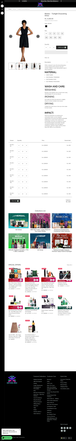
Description (48, 62)
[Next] (61, 1)
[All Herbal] (18, 220)
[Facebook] (61, 428)
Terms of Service (51, 416)
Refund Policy (63, 384)
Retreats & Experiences (39, 392)
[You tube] (64, 430)
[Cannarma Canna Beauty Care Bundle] (32, 302)
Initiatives (49, 410)
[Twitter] (64, 428)
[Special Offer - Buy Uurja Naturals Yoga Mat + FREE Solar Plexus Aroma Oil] (15, 326)
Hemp (35, 409)
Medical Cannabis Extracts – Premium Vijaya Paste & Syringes (62, 250)
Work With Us (37, 413)
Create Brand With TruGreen (51, 395)
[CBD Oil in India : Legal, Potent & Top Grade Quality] (40, 220)
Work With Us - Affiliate (53, 398)
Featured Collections (40, 376)
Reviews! (49, 379)
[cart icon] (2, 13)
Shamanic (36, 405)
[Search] (2, 6)
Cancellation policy (64, 388)
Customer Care (51, 376)
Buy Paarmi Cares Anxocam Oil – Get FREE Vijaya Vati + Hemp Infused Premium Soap (15, 312)
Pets (35, 390)
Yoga (35, 407)
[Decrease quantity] (18, 145)
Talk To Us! (49, 383)
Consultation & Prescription (37, 388)
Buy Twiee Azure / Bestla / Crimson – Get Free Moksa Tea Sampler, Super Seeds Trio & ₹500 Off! (15, 285)
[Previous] (19, 1)
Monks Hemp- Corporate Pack (47, 311)
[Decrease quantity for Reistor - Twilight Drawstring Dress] (46, 47)
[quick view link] (21, 280)
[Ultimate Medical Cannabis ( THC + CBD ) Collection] (18, 240)
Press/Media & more (52, 408)
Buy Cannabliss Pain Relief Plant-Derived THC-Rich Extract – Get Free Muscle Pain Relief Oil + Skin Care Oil (47, 285)
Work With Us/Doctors (52, 400)
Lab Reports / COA (51, 406)
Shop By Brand (37, 400)
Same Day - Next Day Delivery (39, 395)
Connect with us (37, 411)
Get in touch (64, 424)
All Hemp (40, 250)
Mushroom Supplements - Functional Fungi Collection (62, 230)
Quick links (63, 376)
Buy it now (56, 52)
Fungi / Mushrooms (38, 385)
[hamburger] (2, 2)
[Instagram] (67, 428)
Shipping (46, 20)
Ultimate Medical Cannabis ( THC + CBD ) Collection (18, 250)
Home (9, 9)
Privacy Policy (63, 382)
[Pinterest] (70, 428)
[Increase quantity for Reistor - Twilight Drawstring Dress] (53, 47)
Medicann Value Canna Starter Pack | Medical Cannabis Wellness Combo (64, 312)
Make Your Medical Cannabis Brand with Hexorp (52, 389)
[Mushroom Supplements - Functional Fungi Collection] (62, 220)
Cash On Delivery (38, 398)
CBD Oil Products (38, 381)
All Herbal (18, 229)
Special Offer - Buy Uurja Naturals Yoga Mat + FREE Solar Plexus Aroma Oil (15, 336)
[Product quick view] (37, 280)
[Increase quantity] (26, 145)
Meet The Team (51, 385)
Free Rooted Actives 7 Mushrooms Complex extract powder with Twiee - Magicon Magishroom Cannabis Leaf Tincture (32, 337)
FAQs (48, 381)
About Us (49, 412)
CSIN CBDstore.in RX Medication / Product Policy (52, 419)
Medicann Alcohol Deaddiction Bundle (62, 283)
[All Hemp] (40, 240)
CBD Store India (14, 437)
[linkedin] (61, 430)
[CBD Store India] (40, 4)
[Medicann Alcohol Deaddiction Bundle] (65, 275)
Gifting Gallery (37, 403)
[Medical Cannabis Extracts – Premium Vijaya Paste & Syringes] (62, 240)
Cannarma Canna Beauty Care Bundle (31, 311)
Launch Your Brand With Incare (53, 392)
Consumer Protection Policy (65, 380)
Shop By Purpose (38, 401)
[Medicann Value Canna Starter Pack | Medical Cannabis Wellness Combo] (65, 302)
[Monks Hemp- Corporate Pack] (48, 302)
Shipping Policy (64, 386)
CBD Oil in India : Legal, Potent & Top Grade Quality (40, 230)
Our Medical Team (51, 414)
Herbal (35, 383)
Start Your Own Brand (52, 404)
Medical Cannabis (38, 379)
